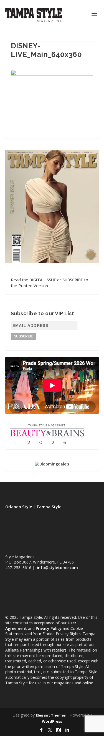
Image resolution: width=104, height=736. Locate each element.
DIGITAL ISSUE (42, 279)
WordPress (52, 721)
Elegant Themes (51, 715)
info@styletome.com (57, 567)
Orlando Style (18, 506)
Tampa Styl (47, 506)
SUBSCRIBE (72, 279)
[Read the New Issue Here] (52, 261)
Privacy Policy (49, 628)
